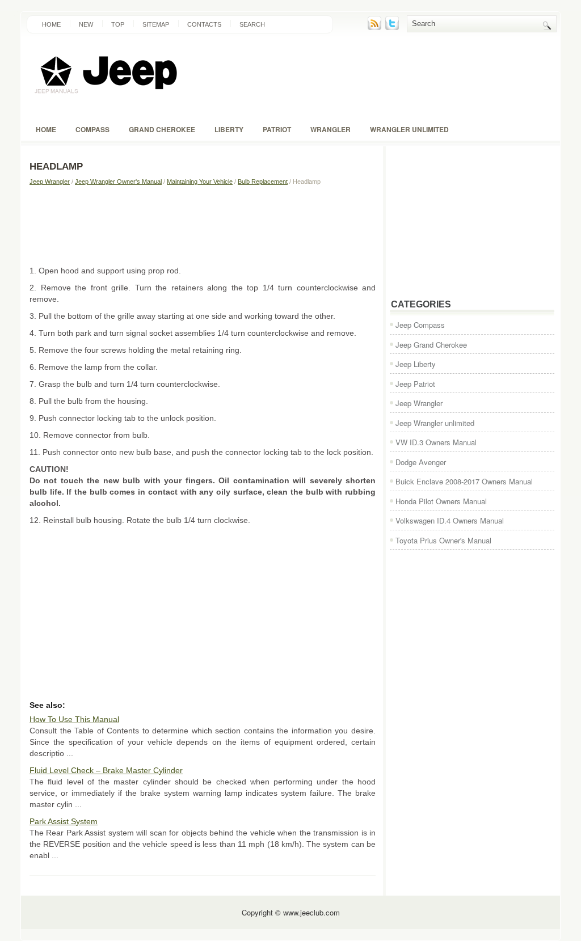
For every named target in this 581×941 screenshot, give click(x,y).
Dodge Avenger (420, 462)
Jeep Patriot (415, 383)
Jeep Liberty (415, 363)
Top (117, 24)
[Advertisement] (203, 225)
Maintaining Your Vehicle (200, 181)
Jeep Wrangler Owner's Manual (118, 181)
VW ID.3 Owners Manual (436, 442)
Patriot (277, 129)
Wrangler (330, 129)
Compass (92, 129)
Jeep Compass (420, 324)
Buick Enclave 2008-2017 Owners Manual (464, 481)
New (86, 24)
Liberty (228, 129)
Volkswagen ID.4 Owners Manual (449, 520)
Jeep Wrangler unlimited (434, 422)
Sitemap (155, 24)
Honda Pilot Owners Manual (441, 501)
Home (51, 24)
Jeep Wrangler (50, 181)
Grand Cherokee (162, 129)
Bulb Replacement (263, 181)
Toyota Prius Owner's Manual (443, 540)
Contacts (204, 24)
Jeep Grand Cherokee (431, 344)
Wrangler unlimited (409, 129)
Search (252, 24)
